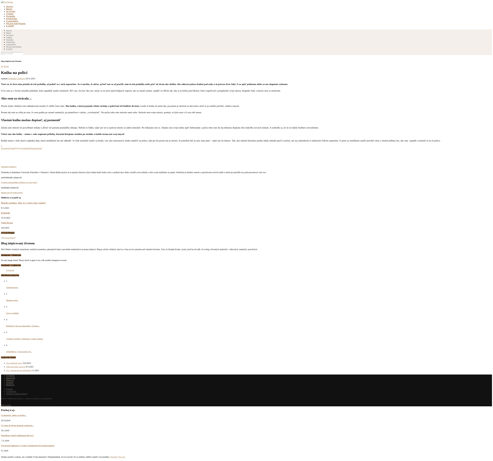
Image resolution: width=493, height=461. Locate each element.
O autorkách (12, 21)
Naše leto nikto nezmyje (16, 367)
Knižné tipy (11, 19)
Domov (9, 6)
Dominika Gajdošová (16, 78)
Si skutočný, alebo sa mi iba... (13, 415)
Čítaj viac (121, 457)
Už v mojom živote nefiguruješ (18, 370)
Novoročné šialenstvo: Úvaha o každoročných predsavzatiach (27, 446)
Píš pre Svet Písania (15, 23)
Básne (9, 9)
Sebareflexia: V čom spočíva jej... (19, 352)
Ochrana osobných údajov (16, 394)
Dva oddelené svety (14, 363)
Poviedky (10, 16)
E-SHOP (10, 26)
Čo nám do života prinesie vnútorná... (17, 425)
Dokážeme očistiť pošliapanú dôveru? (17, 435)
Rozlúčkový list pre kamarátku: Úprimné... (23, 326)
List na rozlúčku (12, 313)
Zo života (10, 11)
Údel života (7, 222)
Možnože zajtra (12, 300)
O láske (9, 14)
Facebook (10, 270)
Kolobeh (5, 213)
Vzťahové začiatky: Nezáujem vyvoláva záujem (24, 339)
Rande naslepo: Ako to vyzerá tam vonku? (23, 203)
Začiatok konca (12, 288)
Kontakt (9, 389)
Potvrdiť (113, 457)
